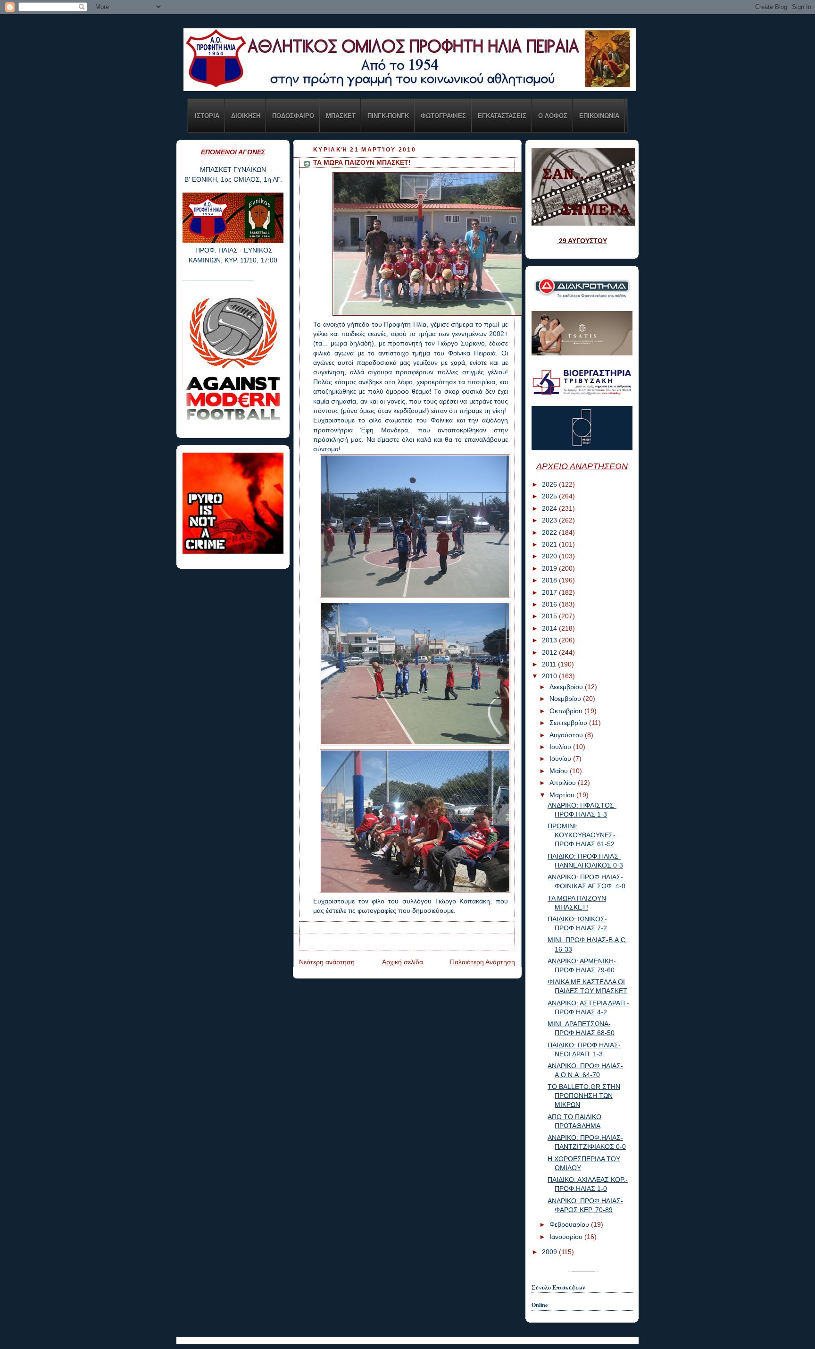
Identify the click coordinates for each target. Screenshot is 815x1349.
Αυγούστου (567, 735)
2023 (550, 520)
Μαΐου (559, 771)
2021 (550, 544)
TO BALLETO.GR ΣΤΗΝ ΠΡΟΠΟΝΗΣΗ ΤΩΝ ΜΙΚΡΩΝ (584, 1095)
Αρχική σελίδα (402, 962)
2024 (550, 508)
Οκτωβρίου (566, 711)
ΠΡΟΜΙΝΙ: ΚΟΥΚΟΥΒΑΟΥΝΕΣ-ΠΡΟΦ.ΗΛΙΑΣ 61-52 (581, 835)
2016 (550, 604)
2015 (550, 616)
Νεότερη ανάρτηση (327, 962)
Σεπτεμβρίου (569, 722)
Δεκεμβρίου (567, 687)
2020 (550, 556)
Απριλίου (563, 782)
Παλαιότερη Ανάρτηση (482, 962)
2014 (550, 628)
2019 (550, 568)
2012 (550, 652)
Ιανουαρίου (566, 1236)
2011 (550, 664)
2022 (550, 532)
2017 (550, 592)
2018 (550, 580)
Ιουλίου (561, 746)
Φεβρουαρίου (570, 1224)
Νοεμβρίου (566, 698)
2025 (550, 496)
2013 (550, 640)
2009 (550, 1252)
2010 (550, 676)
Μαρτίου (562, 795)
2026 (550, 484)
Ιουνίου (561, 758)
